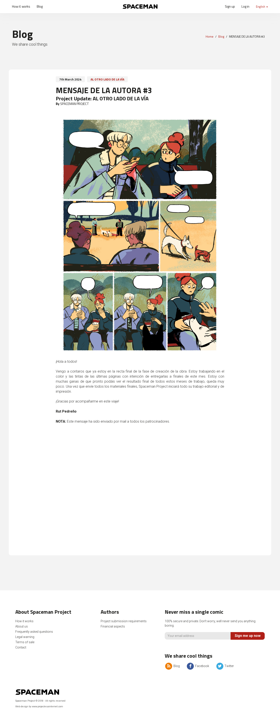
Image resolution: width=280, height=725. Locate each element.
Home (210, 36)
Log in (245, 6)
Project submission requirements (124, 621)
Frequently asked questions (34, 631)
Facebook (201, 666)
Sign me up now (248, 636)
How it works (21, 6)
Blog (40, 6)
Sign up (230, 6)
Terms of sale (24, 642)
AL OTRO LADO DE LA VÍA (107, 79)
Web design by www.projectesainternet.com (39, 706)
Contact (20, 647)
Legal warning (24, 637)
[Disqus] (140, 492)
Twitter (229, 666)
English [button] (261, 6)
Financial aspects (113, 626)
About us (21, 626)
